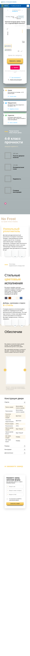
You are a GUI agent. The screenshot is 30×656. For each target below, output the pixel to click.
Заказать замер (15, 61)
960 (18, 51)
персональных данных (14, 500)
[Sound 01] (15, 39)
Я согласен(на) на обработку (15, 499)
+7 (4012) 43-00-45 (15, 6)
